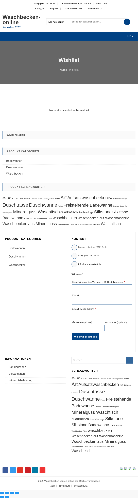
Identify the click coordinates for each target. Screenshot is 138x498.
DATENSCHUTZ (81, 486)
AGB (52, 486)
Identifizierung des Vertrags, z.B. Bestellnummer (98, 282)
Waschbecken (14, 173)
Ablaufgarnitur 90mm (51, 199)
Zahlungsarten (17, 367)
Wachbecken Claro (44, 219)
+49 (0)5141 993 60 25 (88, 255)
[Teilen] (12, 492)
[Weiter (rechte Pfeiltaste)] (7, 496)
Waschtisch (111, 224)
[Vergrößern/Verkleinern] (2, 492)
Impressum (64, 486)
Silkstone (103, 211)
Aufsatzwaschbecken (87, 197)
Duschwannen (15, 167)
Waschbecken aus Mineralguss (30, 224)
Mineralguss (7, 213)
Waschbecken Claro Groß (68, 224)
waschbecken (65, 218)
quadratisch (69, 212)
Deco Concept (121, 199)
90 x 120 (29, 199)
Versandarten (17, 373)
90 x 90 (23, 199)
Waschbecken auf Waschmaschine (104, 218)
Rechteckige (85, 212)
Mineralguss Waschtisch (36, 211)
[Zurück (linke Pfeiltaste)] (2, 496)
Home (63, 69)
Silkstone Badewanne (90, 425)
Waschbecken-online (22, 19)
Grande (116, 206)
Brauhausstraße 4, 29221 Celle (76, 3)
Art (63, 197)
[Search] (127, 21)
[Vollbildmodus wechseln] (7, 492)
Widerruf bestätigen (85, 336)
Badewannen (14, 160)
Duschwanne (43, 205)
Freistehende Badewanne (87, 205)
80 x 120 (15, 199)
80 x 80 (7, 198)
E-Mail (76, 295)
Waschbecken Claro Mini (90, 224)
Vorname (82, 322)
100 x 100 (38, 199)
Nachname (116, 322)
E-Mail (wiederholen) (84, 308)
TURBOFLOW (30, 219)
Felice (60, 206)
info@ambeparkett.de (89, 264)
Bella (111, 198)
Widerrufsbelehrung (20, 380)
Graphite (123, 206)
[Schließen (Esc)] (17, 492)
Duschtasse (15, 205)
